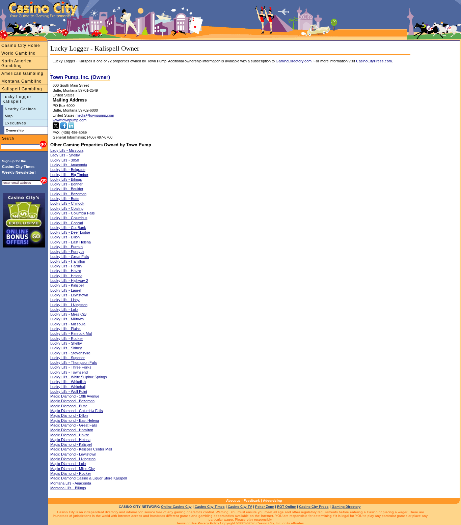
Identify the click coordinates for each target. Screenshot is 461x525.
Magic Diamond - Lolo (68, 464)
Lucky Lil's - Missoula (67, 324)
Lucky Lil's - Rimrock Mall (71, 333)
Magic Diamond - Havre (69, 435)
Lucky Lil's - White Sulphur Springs (78, 377)
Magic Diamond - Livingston (73, 459)
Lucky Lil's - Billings (66, 179)
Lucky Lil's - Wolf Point (68, 391)
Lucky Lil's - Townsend (69, 372)
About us (233, 500)
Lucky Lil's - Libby (65, 300)
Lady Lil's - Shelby (65, 155)
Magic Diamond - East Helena (74, 420)
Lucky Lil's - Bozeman (68, 194)
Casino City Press (314, 506)
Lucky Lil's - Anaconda (68, 165)
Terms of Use (187, 523)
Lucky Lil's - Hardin (66, 266)
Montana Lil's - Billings (68, 488)
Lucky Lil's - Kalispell (67, 285)
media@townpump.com (95, 115)
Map (9, 116)
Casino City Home (20, 45)
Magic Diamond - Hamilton (71, 430)
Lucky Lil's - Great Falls (69, 257)
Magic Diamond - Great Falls (73, 425)
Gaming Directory (346, 506)
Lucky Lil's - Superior (67, 358)
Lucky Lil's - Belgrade (67, 170)
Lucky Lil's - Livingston (68, 305)
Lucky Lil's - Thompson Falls (73, 362)
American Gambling (22, 73)
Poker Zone (264, 506)
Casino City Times (210, 506)
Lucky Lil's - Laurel (65, 290)
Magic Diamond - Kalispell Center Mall (81, 449)
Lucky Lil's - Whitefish (68, 382)
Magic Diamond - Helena (70, 440)
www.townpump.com (69, 120)
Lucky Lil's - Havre (65, 271)
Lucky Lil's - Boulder (66, 189)
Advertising (272, 500)
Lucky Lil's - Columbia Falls (72, 213)
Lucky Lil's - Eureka (66, 247)
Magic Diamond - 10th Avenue (74, 396)
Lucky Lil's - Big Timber (69, 175)
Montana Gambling (21, 81)
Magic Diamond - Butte (68, 406)
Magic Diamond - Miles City (72, 469)
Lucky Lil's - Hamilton (67, 261)
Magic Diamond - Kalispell (71, 444)
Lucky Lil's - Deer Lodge (70, 232)
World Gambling (18, 53)
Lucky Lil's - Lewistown (69, 295)
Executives (15, 123)
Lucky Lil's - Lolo (64, 310)
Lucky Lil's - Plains (65, 329)
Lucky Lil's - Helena (66, 276)
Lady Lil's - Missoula (66, 150)
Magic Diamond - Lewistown (73, 454)
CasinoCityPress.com (374, 61)
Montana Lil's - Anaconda (70, 483)
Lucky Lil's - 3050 (64, 160)
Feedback (252, 500)
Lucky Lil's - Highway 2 (69, 281)
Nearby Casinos (20, 109)
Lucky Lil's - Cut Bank (68, 228)
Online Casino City (176, 506)
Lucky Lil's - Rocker (66, 339)
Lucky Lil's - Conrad (66, 223)
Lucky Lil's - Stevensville (70, 353)
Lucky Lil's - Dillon (65, 237)
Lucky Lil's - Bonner (66, 184)
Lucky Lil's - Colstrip (66, 208)
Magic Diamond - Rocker (70, 473)
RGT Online (286, 506)
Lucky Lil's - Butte (64, 199)
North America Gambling (16, 63)
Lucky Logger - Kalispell (18, 99)
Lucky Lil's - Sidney (66, 348)
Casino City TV (240, 506)
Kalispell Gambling (21, 89)
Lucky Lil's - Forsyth (67, 252)
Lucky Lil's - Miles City (68, 314)
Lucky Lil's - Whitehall (67, 387)
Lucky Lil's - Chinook (67, 203)
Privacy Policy (208, 523)
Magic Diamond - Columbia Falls (76, 411)
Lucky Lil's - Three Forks (70, 367)
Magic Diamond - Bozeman (72, 401)
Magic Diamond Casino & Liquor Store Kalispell (88, 478)
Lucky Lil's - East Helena (70, 242)
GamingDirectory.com (293, 61)
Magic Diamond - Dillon (69, 415)
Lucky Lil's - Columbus (68, 218)
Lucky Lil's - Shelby (66, 343)
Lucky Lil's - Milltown (67, 319)
